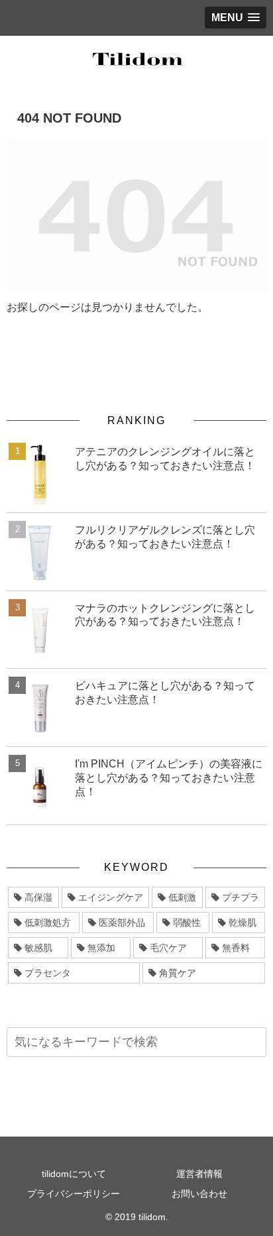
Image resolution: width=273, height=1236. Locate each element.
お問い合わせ (199, 1193)
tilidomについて (74, 1173)
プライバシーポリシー (73, 1193)
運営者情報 (199, 1173)
